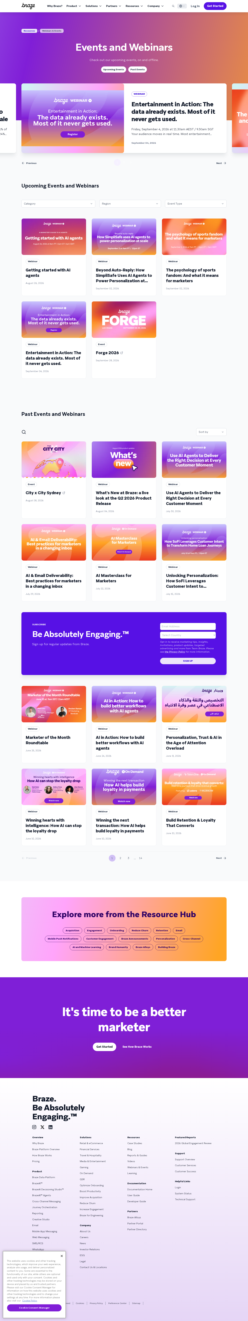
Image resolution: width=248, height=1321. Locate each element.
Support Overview (185, 1159)
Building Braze (166, 947)
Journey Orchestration (44, 1207)
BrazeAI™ (37, 1183)
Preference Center (117, 1303)
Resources (132, 6)
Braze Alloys (143, 947)
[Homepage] (28, 6)
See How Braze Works (137, 1047)
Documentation (136, 1183)
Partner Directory (137, 1229)
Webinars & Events (51, 30)
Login (178, 1187)
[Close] (61, 1256)
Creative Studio (41, 1219)
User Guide (133, 1195)
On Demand (86, 1173)
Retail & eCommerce (91, 1143)
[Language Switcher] (182, 6)
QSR (82, 1179)
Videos (131, 1161)
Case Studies (134, 1143)
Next (219, 163)
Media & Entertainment (93, 1161)
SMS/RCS (37, 1243)
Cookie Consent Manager (34, 1307)
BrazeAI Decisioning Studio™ (48, 1189)
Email (179, 930)
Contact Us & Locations (93, 1267)
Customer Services (185, 1165)
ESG (82, 1255)
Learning (132, 1173)
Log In (195, 6)
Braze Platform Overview (46, 1149)
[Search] (173, 6)
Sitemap (136, 1303)
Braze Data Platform (43, 1177)
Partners (111, 6)
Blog (129, 1149)
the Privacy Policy (175, 651)
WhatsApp (38, 1249)
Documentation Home (139, 1189)
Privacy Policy (96, 1303)
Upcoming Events (113, 69)
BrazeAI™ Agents (41, 1195)
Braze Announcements (134, 938)
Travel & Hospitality (90, 1155)
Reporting (37, 1213)
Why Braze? (54, 6)
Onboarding (117, 930)
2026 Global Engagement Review (193, 1143)
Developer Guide (136, 1201)
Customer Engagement (100, 938)
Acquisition (72, 930)
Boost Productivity (90, 1191)
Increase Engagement (92, 1209)
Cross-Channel (191, 938)
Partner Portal (135, 1223)
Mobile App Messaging (44, 1231)
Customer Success (185, 1171)
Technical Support (185, 1199)
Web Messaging (40, 1237)
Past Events (137, 69)
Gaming (84, 1167)
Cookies (80, 1303)
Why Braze (38, 1143)
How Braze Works (42, 1155)
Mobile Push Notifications (63, 938)
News (83, 1243)
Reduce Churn (140, 930)
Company (153, 6)
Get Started (215, 6)
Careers (84, 1237)
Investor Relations (90, 1249)
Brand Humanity (118, 947)
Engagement (94, 930)
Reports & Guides (137, 1155)
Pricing (35, 1161)
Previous (31, 163)
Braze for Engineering (91, 1215)
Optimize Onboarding (92, 1185)
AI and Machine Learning (87, 947)
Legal (83, 1261)
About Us (85, 1231)
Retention (162, 930)
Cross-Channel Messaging (46, 1201)
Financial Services (89, 1149)
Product (71, 6)
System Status (183, 1193)
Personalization (165, 938)
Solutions (92, 6)
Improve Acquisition (91, 1197)
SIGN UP (188, 660)
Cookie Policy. (29, 1300)
